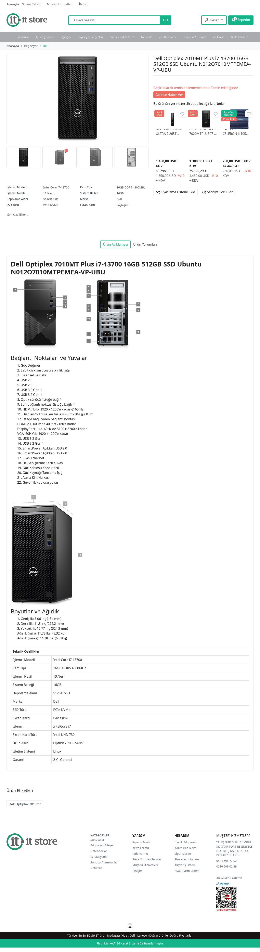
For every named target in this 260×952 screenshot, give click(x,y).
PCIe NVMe (50, 205)
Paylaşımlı (123, 205)
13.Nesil (48, 193)
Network (146, 37)
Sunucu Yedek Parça (122, 37)
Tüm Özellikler (16, 215)
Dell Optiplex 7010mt (25, 804)
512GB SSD (50, 199)
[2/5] (158, 80)
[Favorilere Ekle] (182, 113)
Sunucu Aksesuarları (104, 862)
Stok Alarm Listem (186, 859)
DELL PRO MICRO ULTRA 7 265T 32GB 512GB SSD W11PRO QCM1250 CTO (169, 131)
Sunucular (23, 37)
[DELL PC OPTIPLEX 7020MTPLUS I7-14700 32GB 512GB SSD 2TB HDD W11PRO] (203, 117)
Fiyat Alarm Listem (186, 871)
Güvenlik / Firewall (195, 37)
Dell (119, 199)
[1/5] (155, 80)
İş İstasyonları (44, 37)
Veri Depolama (168, 37)
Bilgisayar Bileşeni (102, 845)
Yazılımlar (218, 37)
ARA (165, 20)
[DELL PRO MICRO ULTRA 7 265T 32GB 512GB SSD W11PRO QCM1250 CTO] (170, 117)
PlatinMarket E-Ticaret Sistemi (117, 943)
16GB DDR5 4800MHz (131, 187)
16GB (120, 193)
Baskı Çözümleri (240, 37)
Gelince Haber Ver (169, 94)
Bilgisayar (65, 37)
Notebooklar (98, 851)
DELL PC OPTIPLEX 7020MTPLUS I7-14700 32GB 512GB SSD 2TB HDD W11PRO (203, 131)
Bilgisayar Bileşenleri (90, 37)
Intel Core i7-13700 (56, 187)
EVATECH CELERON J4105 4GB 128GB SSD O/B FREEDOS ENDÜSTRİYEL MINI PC (235, 131)
